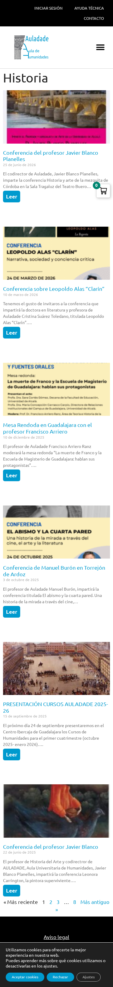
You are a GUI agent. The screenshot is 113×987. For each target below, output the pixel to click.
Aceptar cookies (25, 977)
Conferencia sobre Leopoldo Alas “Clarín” (54, 289)
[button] (100, 47)
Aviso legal (56, 937)
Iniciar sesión (48, 8)
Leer (11, 196)
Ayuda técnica (89, 8)
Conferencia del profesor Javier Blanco (50, 847)
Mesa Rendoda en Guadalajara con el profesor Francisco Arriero (47, 428)
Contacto (94, 18)
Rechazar (60, 977)
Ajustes (89, 977)
